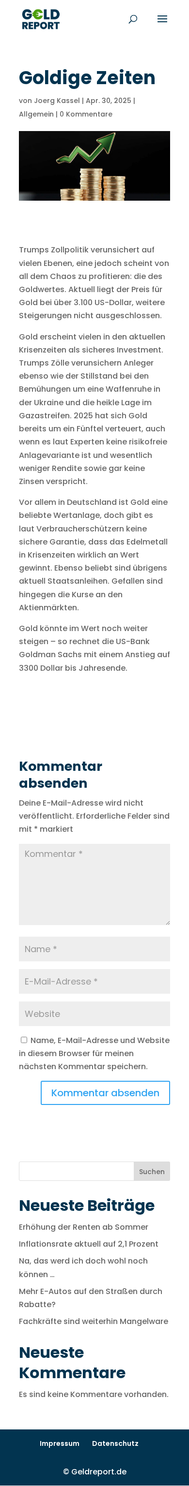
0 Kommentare (86, 114)
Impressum (59, 1443)
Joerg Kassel (57, 100)
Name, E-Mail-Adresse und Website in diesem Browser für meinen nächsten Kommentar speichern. (94, 1053)
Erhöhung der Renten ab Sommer (83, 1227)
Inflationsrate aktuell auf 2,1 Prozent (88, 1244)
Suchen (152, 1172)
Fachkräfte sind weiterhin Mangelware (93, 1321)
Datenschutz (115, 1443)
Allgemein (36, 114)
